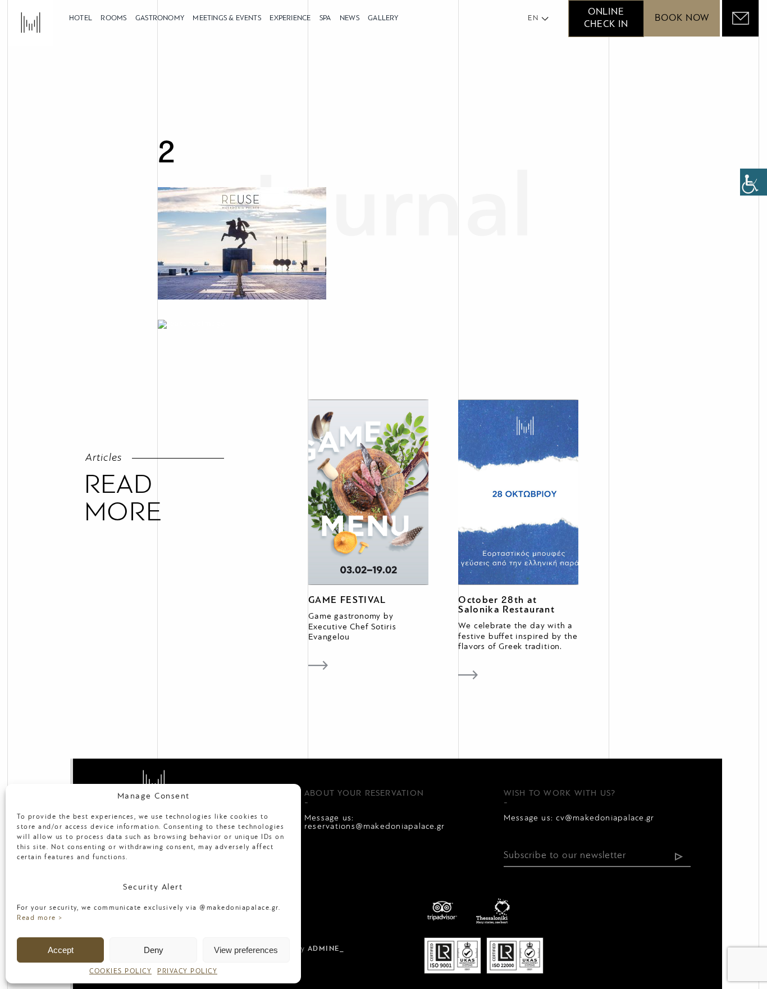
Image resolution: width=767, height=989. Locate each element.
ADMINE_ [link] (326, 949)
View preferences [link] (246, 950)
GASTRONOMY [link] (159, 18)
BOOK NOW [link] (682, 18)
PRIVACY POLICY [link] (187, 971)
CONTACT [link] (316, 902)
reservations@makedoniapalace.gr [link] (374, 826)
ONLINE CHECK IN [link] (606, 18)
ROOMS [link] (113, 18)
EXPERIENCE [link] (290, 18)
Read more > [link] (40, 918)
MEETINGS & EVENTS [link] (227, 18)
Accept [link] (61, 950)
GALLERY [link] (383, 18)
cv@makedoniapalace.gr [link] (605, 818)
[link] (753, 182)
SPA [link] (325, 18)
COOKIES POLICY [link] (120, 971)
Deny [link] (153, 950)
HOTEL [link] (80, 18)
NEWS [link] (349, 18)
